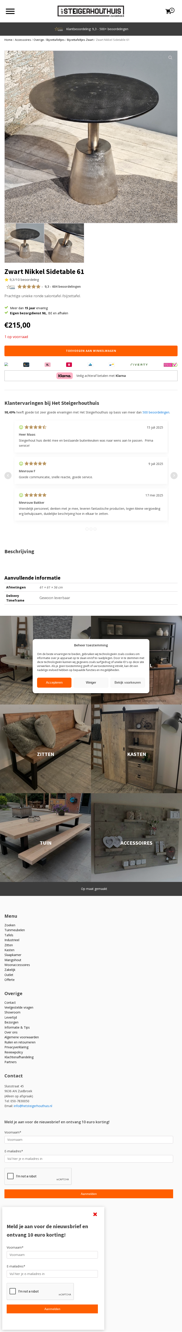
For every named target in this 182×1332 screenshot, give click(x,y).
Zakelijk (9, 970)
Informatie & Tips (17, 1027)
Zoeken (9, 925)
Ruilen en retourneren (20, 1042)
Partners (10, 1062)
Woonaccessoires (17, 965)
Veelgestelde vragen (18, 1007)
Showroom (12, 1012)
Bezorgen (11, 1022)
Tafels (8, 935)
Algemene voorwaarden (21, 1037)
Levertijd (10, 1017)
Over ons (11, 1032)
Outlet (8, 975)
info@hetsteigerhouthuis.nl (33, 1106)
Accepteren (54, 682)
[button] (170, 58)
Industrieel (11, 940)
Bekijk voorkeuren (128, 682)
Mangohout (12, 960)
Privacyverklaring (16, 1047)
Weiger (91, 682)
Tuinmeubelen (14, 930)
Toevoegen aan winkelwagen (91, 351)
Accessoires (23, 40)
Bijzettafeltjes (55, 40)
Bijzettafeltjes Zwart (80, 40)
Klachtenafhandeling (19, 1057)
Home (8, 40)
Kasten (9, 950)
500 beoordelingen (155, 412)
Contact (10, 1002)
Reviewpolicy (13, 1052)
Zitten (8, 945)
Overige (39, 40)
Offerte (9, 980)
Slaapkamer (12, 955)
